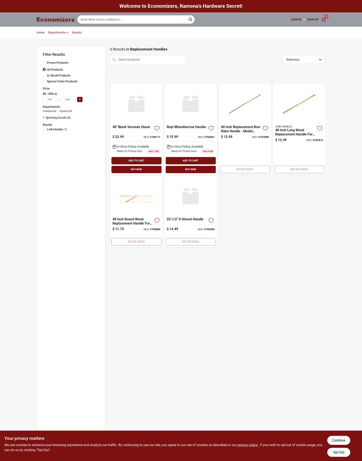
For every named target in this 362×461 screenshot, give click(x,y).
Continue (338, 440)
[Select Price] (80, 99)
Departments (57, 32)
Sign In (296, 19)
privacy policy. (247, 445)
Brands (77, 32)
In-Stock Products (58, 75)
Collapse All (49, 111)
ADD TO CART (136, 160)
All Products (55, 70)
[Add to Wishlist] (157, 128)
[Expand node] (44, 117)
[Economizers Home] (55, 19)
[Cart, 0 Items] (323, 19)
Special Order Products (62, 81)
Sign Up (312, 19)
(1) (57, 129)
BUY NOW (136, 169)
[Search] (191, 19)
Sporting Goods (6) (58, 117)
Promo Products (57, 63)
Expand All (66, 111)
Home (41, 32)
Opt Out (338, 452)
